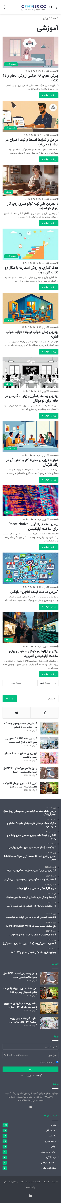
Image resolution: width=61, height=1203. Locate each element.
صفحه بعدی (16, 683)
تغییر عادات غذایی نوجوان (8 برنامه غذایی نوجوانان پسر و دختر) (20, 785)
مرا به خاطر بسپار (48, 1062)
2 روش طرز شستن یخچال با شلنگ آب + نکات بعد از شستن (20, 725)
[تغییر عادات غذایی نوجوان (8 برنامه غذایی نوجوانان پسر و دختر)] (49, 788)
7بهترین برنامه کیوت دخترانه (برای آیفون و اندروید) (20, 755)
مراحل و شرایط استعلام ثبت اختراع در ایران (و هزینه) (32, 142)
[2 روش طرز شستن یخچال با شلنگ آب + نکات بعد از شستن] (49, 728)
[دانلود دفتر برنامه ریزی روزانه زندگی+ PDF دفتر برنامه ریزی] (49, 1023)
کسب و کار (51, 1130)
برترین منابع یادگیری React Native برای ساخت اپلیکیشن (33, 526)
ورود (31, 1069)
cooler (53, 71)
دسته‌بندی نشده (49, 1168)
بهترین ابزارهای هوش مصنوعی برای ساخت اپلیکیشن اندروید (33, 654)
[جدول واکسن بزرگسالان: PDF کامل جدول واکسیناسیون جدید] (49, 773)
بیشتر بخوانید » (49, 95)
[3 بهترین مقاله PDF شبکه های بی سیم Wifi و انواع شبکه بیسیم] (49, 743)
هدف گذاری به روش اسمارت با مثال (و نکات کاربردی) (31, 270)
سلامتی (52, 1136)
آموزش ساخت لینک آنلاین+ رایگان (34, 591)
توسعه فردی (50, 1141)
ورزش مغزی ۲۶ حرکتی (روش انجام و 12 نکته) (30, 78)
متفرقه (53, 1125)
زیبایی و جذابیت (48, 1152)
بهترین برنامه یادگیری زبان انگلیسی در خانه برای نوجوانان (31, 398)
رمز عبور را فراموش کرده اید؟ (16, 1055)
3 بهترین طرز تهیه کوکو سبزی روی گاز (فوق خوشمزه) (32, 206)
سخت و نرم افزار (48, 1162)
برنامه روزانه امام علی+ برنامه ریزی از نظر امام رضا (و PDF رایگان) (20, 1005)
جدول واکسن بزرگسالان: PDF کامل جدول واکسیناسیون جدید (20, 770)
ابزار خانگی (51, 1157)
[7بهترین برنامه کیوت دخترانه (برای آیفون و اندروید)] (49, 758)
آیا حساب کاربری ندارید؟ (30, 1075)
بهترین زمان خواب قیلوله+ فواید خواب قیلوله (32, 334)
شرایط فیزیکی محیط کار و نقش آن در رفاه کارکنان (32, 462)
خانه (54, 18)
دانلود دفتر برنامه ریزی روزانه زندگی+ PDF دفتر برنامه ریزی (23, 1020)
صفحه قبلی (45, 683)
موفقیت (52, 1146)
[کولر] (33, 7)
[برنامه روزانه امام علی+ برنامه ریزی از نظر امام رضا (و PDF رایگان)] (49, 1008)
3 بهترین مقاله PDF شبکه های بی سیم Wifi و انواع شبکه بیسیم (21, 740)
